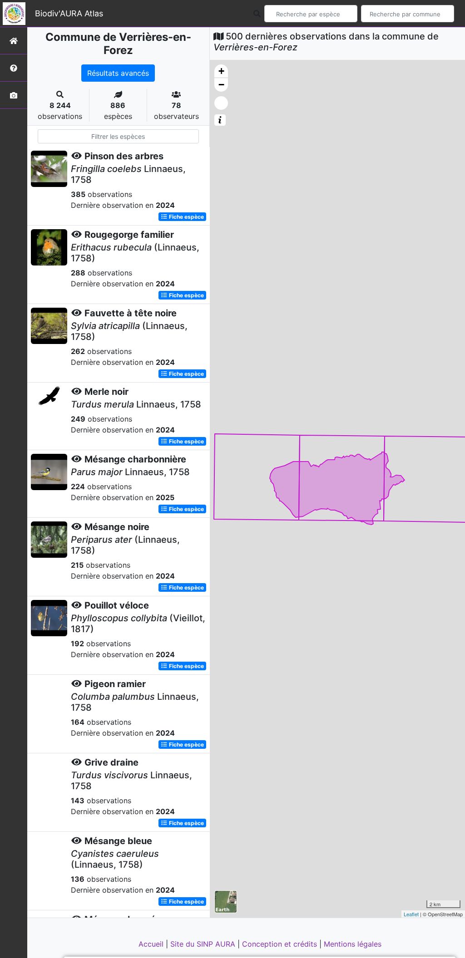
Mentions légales (352, 943)
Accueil (152, 943)
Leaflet (411, 914)
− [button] (221, 84)
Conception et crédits (280, 943)
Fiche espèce (186, 216)
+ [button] (221, 71)
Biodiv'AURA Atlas (69, 13)
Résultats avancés (118, 73)
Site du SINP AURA (203, 943)
